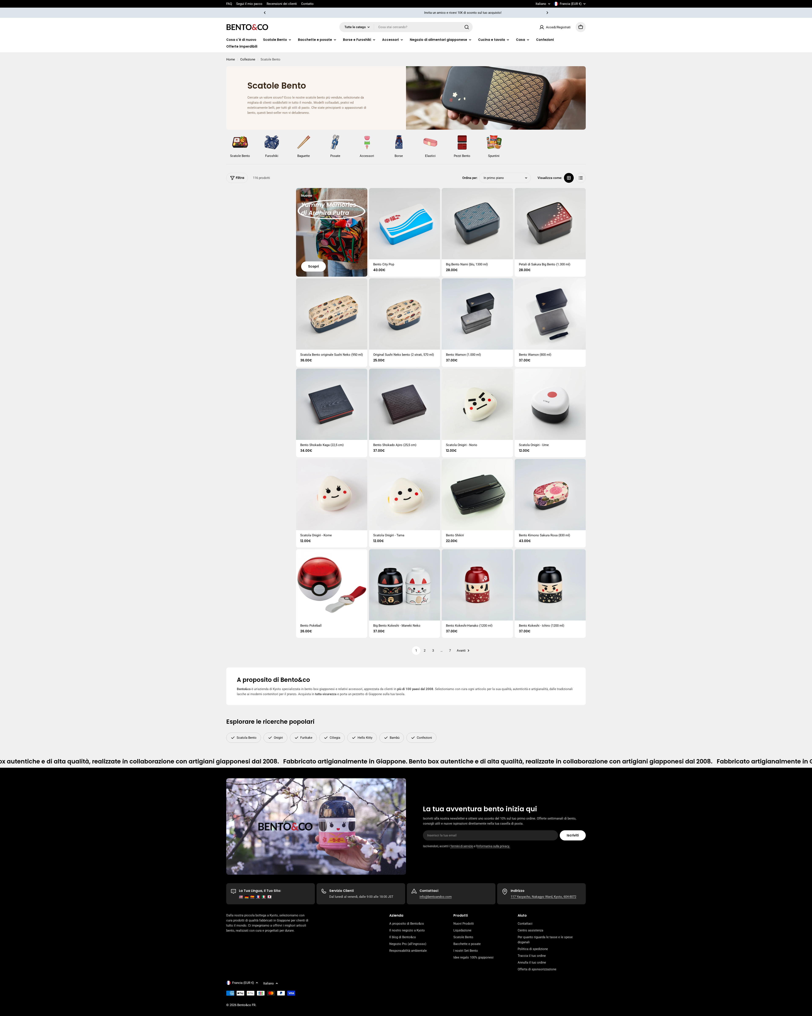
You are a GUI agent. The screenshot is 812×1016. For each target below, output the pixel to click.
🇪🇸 (252, 897)
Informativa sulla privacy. (493, 846)
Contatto (307, 4)
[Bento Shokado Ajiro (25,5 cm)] (404, 404)
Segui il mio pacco (249, 4)
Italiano (541, 3)
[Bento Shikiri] (477, 494)
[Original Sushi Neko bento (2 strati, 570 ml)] (404, 314)
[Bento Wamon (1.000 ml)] (477, 314)
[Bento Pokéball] (331, 585)
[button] (264, 12)
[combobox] (406, 27)
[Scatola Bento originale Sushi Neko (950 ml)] (331, 314)
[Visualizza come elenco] (581, 178)
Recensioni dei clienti (282, 4)
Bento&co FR (246, 1005)
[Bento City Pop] (404, 223)
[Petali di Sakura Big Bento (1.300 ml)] (550, 223)
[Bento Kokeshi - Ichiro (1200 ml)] (550, 585)
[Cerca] (466, 27)
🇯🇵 (269, 897)
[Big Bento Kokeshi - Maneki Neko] (404, 585)
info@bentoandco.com (436, 897)
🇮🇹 (264, 897)
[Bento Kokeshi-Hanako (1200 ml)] (477, 585)
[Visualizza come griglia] (569, 178)
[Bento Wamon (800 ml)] (550, 314)
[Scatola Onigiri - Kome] (331, 494)
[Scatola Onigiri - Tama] (404, 494)
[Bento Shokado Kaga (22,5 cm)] (331, 404)
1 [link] (416, 650)
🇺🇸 (241, 897)
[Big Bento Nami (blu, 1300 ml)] (477, 223)
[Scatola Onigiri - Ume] (550, 404)
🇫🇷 (258, 897)
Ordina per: (469, 178)
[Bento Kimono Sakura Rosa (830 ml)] (550, 494)
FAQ (229, 4)
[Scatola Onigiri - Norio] (477, 404)
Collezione (247, 59)
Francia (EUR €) (571, 4)
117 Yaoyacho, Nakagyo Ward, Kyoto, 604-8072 (543, 897)
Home (230, 59)
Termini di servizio (461, 846)
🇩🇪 (247, 897)
